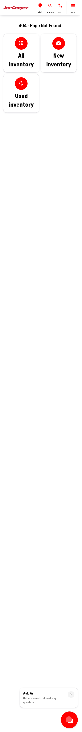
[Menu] (73, 5)
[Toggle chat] (69, 719)
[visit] (40, 5)
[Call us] (60, 5)
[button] (40, 7)
